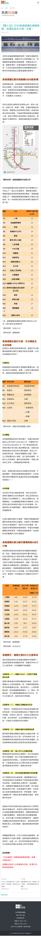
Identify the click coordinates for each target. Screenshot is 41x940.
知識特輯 (12, 8)
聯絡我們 (21, 918)
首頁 (2, 8)
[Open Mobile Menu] (38, 2)
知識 (6, 8)
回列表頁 (4, 895)
